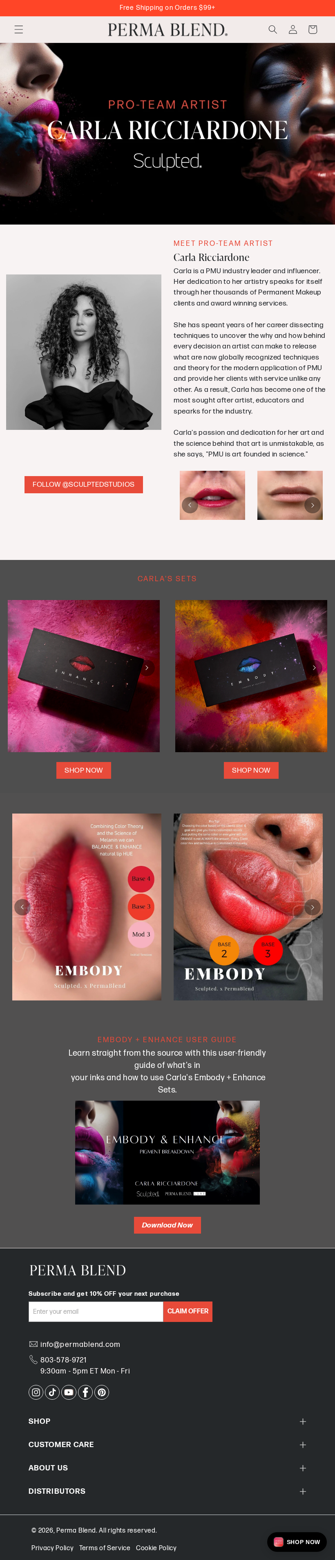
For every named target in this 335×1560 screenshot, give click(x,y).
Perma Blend (76, 1531)
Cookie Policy (156, 1548)
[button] (19, 29)
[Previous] (190, 505)
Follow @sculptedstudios (84, 484)
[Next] (312, 505)
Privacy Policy (52, 1548)
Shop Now (84, 770)
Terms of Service (105, 1548)
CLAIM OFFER (188, 1311)
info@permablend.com (80, 1344)
